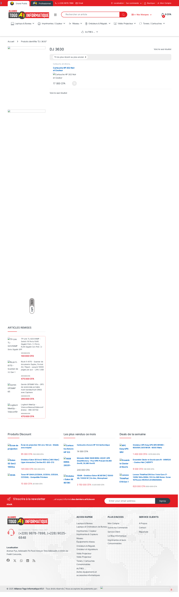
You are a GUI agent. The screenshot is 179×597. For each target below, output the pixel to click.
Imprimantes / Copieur (52, 23)
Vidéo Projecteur (125, 23)
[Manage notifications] (171, 589)
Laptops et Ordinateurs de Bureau (91, 526)
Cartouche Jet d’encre (61, 64)
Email (81, 3)
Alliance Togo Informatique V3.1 (29, 588)
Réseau (75, 23)
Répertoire (143, 532)
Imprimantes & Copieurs (87, 534)
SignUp (162, 501)
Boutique (151, 3)
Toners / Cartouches (152, 23)
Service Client (114, 532)
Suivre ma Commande (117, 527)
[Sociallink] (8, 560)
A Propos (143, 523)
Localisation (119, 3)
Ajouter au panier (73, 83)
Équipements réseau (85, 541)
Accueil (11, 41)
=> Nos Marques (141, 14)
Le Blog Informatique (117, 536)
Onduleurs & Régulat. (98, 23)
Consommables (83, 564)
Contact (142, 527)
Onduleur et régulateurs (87, 549)
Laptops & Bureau (23, 23)
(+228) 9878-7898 (65, 3)
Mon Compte (165, 3)
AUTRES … (90, 32)
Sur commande (132, 3)
